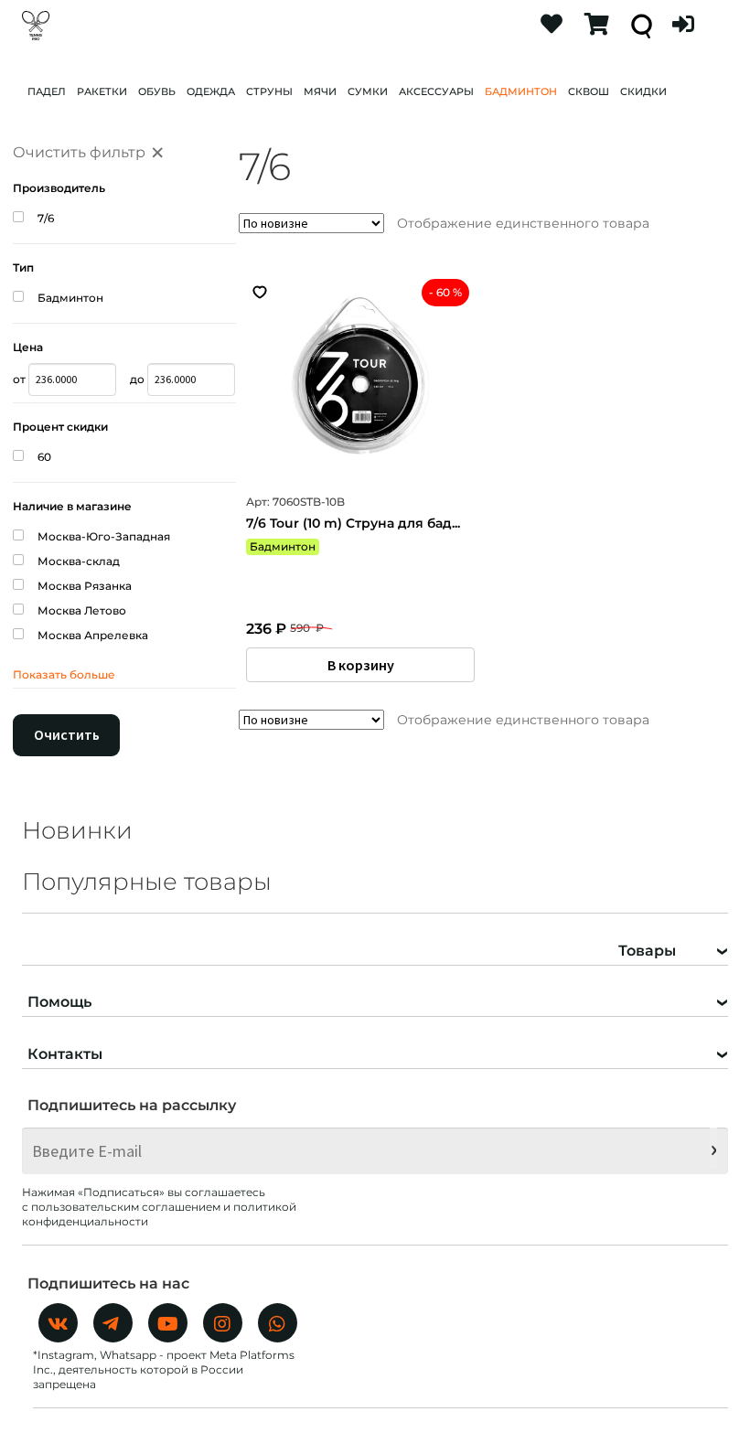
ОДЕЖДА (211, 91)
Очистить (67, 734)
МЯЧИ (320, 91)
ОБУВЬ (157, 91)
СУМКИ (368, 91)
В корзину (360, 665)
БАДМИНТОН (521, 91)
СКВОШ (588, 91)
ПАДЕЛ (46, 91)
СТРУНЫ (269, 91)
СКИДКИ (643, 91)
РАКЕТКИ (102, 91)
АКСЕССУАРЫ (436, 91)
